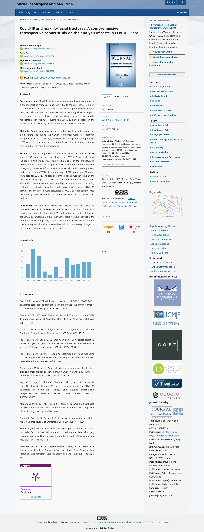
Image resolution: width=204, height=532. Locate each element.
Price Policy (157, 147)
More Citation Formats (114, 164)
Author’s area (159, 176)
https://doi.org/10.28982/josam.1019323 (49, 77)
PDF (108, 96)
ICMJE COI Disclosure (161, 262)
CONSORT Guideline (161, 239)
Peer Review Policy (161, 130)
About (59, 12)
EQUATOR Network (160, 230)
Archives (46, 12)
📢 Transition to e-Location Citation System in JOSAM (163, 26)
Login (181, 2)
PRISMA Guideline (160, 234)
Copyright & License (162, 134)
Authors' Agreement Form (164, 271)
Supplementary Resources (165, 226)
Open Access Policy (161, 125)
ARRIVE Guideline (159, 252)
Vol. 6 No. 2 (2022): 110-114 (115, 120)
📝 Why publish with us (161, 51)
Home (23, 19)
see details (36, 496)
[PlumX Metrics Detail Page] (36, 477)
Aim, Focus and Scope (162, 91)
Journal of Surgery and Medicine (44, 3)
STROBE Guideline (160, 243)
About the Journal (161, 86)
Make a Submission (167, 74)
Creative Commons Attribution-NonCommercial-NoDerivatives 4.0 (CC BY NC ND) (121, 522)
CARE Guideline (158, 248)
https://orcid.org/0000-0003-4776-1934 (39, 56)
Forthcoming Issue (26, 12)
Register (171, 2)
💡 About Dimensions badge (164, 57)
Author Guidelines (161, 181)
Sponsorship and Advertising (166, 157)
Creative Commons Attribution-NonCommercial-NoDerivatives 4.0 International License (119, 202)
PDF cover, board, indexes (164, 115)
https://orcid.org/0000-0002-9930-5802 (39, 64)
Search (183, 12)
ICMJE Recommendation (163, 266)
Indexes (156, 100)
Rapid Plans (158, 105)
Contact (71, 12)
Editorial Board (159, 96)
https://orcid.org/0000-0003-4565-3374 (39, 71)
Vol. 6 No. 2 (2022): (50, 19)
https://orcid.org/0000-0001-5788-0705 (39, 49)
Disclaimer (157, 166)
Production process (161, 110)
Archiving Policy (160, 152)
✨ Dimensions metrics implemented (161, 64)
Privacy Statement (161, 161)
